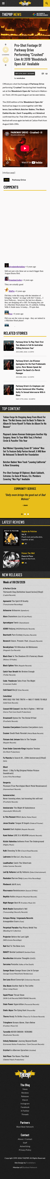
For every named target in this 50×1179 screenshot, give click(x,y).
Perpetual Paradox (11, 927)
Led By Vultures (9, 872)
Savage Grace (8, 970)
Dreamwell (7, 717)
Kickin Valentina (10, 841)
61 (26, 563)
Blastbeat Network (29, 1167)
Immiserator (8, 807)
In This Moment (9, 816)
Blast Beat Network (25, 1126)
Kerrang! (10, 172)
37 (26, 544)
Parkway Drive (19, 180)
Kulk (5, 850)
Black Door (7, 656)
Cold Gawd (7, 689)
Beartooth (7, 634)
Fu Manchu (7, 757)
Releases (25, 1096)
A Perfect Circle (9, 588)
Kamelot (6, 829)
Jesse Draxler (9, 823)
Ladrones (7, 856)
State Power (8, 1004)
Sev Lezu (6, 979)
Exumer (6, 733)
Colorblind (7, 696)
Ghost (5, 766)
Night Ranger (8, 902)
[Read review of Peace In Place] (11, 559)
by (19, 78)
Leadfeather (8, 862)
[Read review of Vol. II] (11, 537)
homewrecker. (9, 795)
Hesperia (7, 782)
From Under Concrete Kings (14, 748)
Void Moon (7, 1056)
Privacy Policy (25, 1150)
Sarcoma (7, 964)
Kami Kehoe (8, 835)
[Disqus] (25, 228)
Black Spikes (8, 665)
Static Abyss (8, 1010)
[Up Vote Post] (6, 49)
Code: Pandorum (10, 680)
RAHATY (6, 952)
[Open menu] (3, 3)
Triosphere (7, 1022)
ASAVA (5, 628)
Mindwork (7, 884)
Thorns (6, 1016)
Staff (25, 1142)
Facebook (25, 1107)
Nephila (6, 896)
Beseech (6, 640)
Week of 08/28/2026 (14, 582)
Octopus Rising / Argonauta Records (18, 918)
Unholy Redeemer (10, 1040)
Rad (4, 945)
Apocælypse (8, 622)
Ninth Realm (8, 908)
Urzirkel (6, 1050)
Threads (25, 1114)
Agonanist (7, 601)
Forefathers (31, 1163)
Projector (7, 936)
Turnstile (7, 1031)
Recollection (8, 958)
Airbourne (7, 610)
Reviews (25, 1092)
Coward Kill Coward (11, 708)
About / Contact (25, 1139)
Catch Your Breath (10, 671)
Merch (25, 1100)
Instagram (25, 1103)
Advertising (25, 1146)
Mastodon (7, 878)
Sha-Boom (7, 985)
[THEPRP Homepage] (25, 3)
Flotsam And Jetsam (11, 739)
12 (46, 74)
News (25, 1089)
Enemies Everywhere (12, 727)
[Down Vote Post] (6, 60)
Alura (5, 616)
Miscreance (8, 890)
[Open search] (46, 3)
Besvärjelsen (8, 647)
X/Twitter (25, 1110)
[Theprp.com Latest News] (25, 1074)
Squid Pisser (8, 994)
